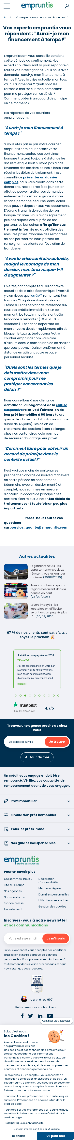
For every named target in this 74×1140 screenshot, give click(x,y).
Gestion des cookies (52, 906)
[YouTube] (50, 1016)
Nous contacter (14, 897)
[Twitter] (30, 1016)
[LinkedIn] (40, 1016)
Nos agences (13, 891)
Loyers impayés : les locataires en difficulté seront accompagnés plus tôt (49, 610)
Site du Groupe (14, 885)
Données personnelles (53, 894)
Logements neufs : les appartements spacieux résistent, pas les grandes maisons (48, 571)
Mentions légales (50, 888)
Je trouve (57, 741)
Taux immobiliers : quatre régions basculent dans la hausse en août (48, 589)
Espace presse (14, 903)
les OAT (36, 295)
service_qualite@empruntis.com (39, 527)
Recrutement (13, 909)
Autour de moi (37, 757)
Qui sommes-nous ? (18, 879)
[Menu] (7, 6)
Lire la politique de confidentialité (23, 1123)
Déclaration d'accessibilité (48, 880)
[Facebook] (22, 1016)
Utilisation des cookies (53, 900)
